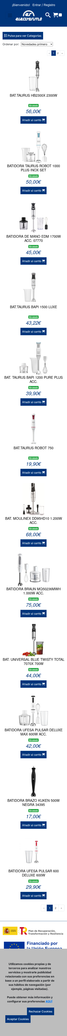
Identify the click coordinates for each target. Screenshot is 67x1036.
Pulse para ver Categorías (24, 35)
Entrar (36, 4)
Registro (49, 4)
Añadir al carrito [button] (32, 120)
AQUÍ (49, 1001)
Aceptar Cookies (18, 1019)
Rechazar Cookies (40, 1011)
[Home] (28, 15)
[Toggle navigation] (10, 15)
